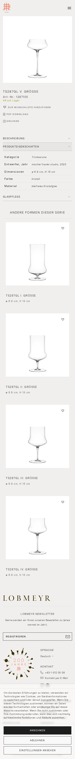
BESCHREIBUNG (14, 138)
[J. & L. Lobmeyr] (6, 8)
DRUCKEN (13, 121)
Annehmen (37, 730)
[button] (37, 50)
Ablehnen (37, 740)
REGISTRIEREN (16, 636)
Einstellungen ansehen (37, 750)
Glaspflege (11, 196)
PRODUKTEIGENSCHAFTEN (21, 146)
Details (37, 294)
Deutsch (45, 656)
